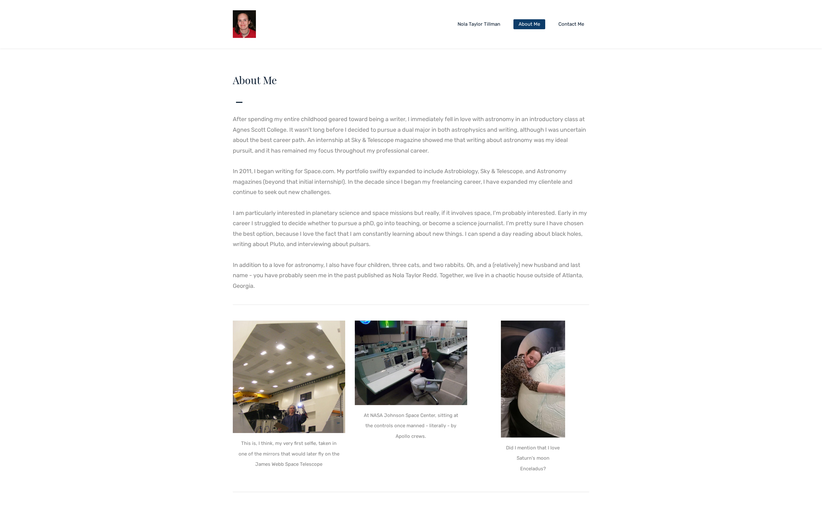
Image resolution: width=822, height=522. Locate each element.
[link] (289, 325)
